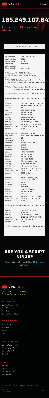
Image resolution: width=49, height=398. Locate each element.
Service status (8, 372)
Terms (4, 369)
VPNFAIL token (7, 324)
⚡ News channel (8, 348)
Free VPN (5, 308)
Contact (5, 354)
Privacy (5, 366)
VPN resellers (7, 327)
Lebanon (6, 30)
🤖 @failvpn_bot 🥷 (10, 305)
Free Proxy (6, 311)
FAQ (3, 333)
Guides (4, 330)
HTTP (21, 27)
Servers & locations (10, 314)
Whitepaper (6, 375)
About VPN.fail (8, 351)
